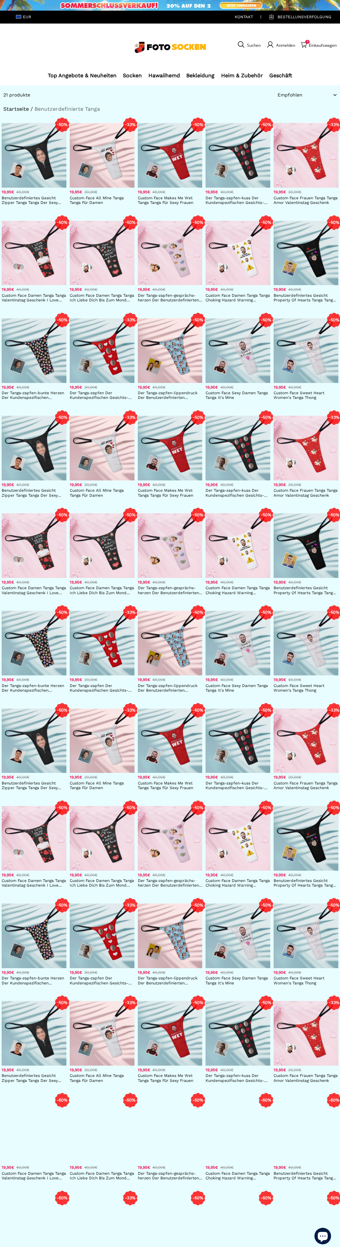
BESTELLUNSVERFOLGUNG (297, 17)
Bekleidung (200, 75)
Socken (132, 75)
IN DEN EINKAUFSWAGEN (34, 208)
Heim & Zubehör (242, 75)
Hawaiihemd (164, 75)
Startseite (16, 109)
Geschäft (280, 75)
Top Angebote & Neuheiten (82, 75)
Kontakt (244, 17)
